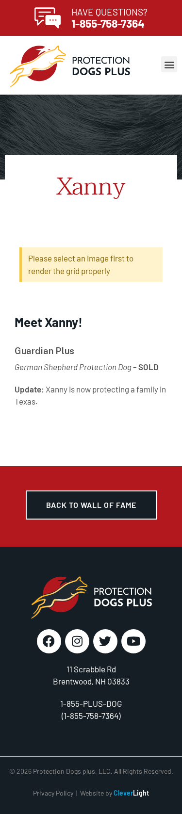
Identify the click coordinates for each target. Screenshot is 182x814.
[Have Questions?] (47, 18)
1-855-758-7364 (108, 23)
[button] (169, 64)
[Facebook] (49, 641)
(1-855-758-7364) (91, 715)
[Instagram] (77, 641)
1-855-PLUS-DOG (91, 703)
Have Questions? (109, 11)
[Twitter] (105, 641)
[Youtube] (133, 641)
